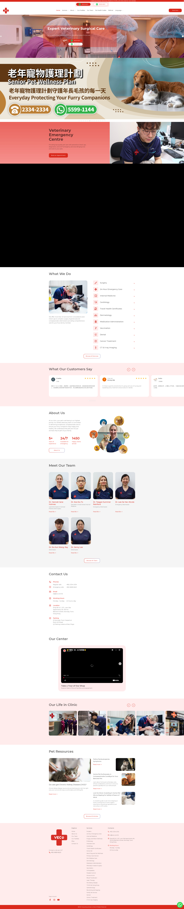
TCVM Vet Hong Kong (93, 885)
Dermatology (90, 860)
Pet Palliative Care (92, 858)
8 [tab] (94, 121)
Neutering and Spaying (93, 890)
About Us (74, 834)
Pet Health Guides (100, 10)
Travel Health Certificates (94, 848)
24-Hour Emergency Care (94, 834)
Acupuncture (91, 875)
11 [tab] (100, 121)
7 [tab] (92, 121)
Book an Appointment (58, 155)
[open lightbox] (63, 723)
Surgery (89, 831)
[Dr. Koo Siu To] (81, 485)
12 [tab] (102, 121)
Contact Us (75, 843)
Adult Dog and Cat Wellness (95, 853)
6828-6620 (85, 4)
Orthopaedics (90, 870)
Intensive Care (91, 843)
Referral (110, 10)
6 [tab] (90, 121)
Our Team (90, 10)
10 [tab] (98, 121)
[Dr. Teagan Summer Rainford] (103, 485)
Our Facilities (81, 10)
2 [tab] (81, 121)
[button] (65, 10)
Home (58, 10)
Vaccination (90, 868)
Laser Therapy (91, 880)
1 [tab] (79, 121)
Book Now (175, 10)
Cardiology (90, 846)
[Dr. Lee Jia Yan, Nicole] (125, 485)
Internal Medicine (92, 836)
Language (118, 10)
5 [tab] (87, 121)
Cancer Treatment (92, 897)
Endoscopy (90, 841)
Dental (89, 895)
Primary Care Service (93, 856)
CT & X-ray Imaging (92, 900)
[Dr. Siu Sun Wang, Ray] (59, 530)
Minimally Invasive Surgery (94, 865)
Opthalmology (91, 887)
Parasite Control (91, 873)
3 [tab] (83, 121)
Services (64, 10)
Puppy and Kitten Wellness (94, 838)
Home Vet (89, 851)
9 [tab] (96, 121)
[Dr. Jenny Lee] (81, 530)
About (72, 10)
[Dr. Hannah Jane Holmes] (59, 485)
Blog (73, 841)
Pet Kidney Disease (92, 882)
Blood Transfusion (92, 878)
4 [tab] (85, 121)
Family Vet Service (92, 892)
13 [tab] (105, 121)
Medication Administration (94, 863)
